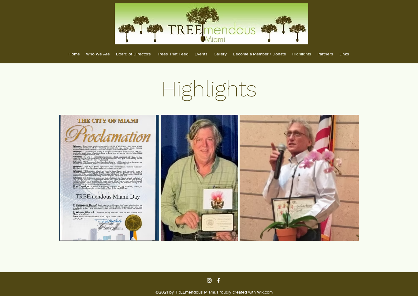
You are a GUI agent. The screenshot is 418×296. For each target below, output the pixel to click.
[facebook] (218, 280)
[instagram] (209, 280)
